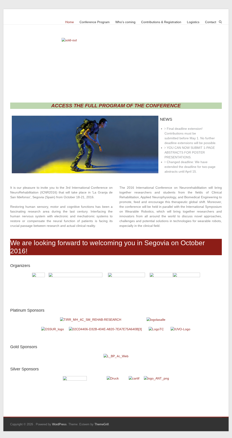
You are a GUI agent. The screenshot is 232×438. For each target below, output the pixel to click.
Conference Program (95, 22)
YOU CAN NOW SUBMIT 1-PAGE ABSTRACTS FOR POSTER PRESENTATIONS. (189, 152)
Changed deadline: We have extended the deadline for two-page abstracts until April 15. (189, 166)
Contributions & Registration (161, 22)
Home (69, 22)
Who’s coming (125, 22)
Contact (210, 22)
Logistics (193, 22)
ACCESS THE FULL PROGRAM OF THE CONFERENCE (116, 105)
